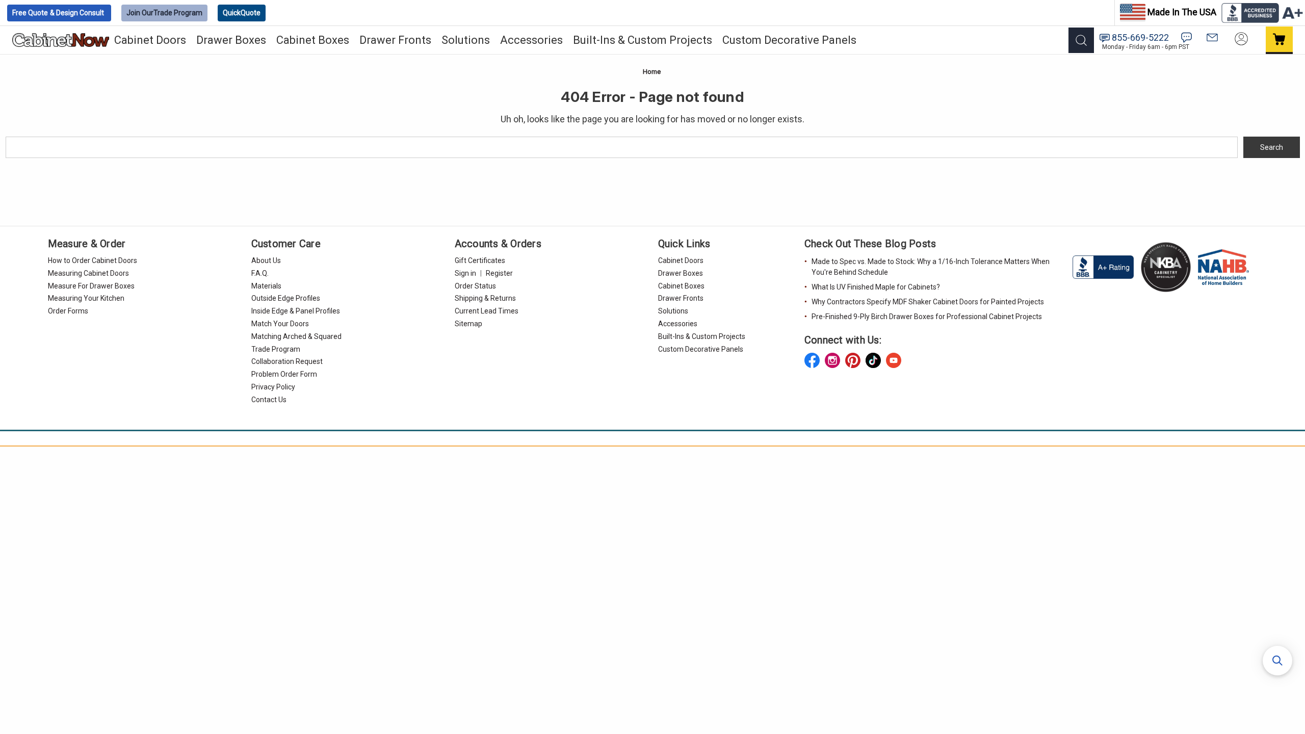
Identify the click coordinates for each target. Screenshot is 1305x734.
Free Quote (58, 13)
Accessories (531, 40)
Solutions (465, 40)
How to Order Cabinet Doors (92, 260)
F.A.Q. (260, 273)
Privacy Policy (273, 387)
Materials (266, 286)
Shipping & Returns (485, 298)
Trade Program (164, 13)
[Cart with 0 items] (1279, 40)
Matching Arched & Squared (296, 336)
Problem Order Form (284, 374)
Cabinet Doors (150, 40)
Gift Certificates (480, 260)
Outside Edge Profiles (285, 298)
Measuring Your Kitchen (86, 298)
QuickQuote (241, 13)
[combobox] (622, 147)
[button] (1277, 660)
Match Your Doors (280, 324)
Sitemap (468, 324)
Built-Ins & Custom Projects (642, 40)
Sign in (465, 273)
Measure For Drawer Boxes (91, 286)
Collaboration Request (287, 361)
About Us (266, 260)
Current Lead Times (486, 311)
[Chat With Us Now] (1186, 37)
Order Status (475, 286)
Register (499, 273)
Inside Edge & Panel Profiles (295, 311)
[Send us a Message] (1212, 37)
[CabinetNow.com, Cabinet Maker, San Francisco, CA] (1104, 267)
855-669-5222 (1140, 37)
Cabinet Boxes (312, 40)
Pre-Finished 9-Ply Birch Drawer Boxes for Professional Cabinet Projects (927, 316)
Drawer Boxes (231, 40)
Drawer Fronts (395, 40)
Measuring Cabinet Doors (88, 273)
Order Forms (68, 311)
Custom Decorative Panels (789, 40)
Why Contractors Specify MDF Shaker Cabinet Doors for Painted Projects (928, 302)
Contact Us (268, 400)
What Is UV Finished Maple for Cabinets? (876, 287)
